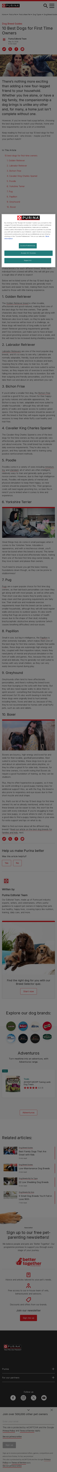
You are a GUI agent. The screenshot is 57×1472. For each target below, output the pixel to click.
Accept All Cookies (28, 253)
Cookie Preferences (27, 246)
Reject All (27, 260)
